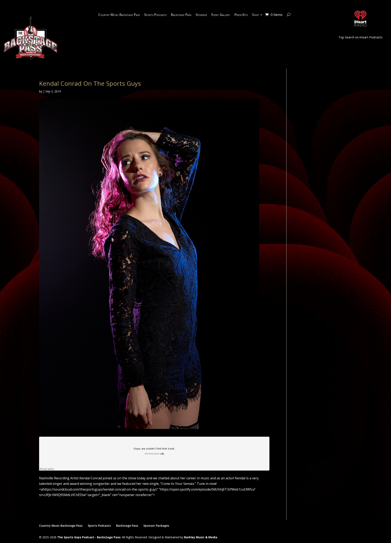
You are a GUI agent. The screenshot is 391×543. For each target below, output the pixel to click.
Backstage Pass (181, 15)
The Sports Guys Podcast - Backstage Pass (89, 537)
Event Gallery (220, 15)
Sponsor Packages (156, 525)
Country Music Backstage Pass (119, 15)
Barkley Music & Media (200, 537)
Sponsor (201, 15)
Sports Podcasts (155, 15)
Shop (255, 15)
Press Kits (241, 15)
